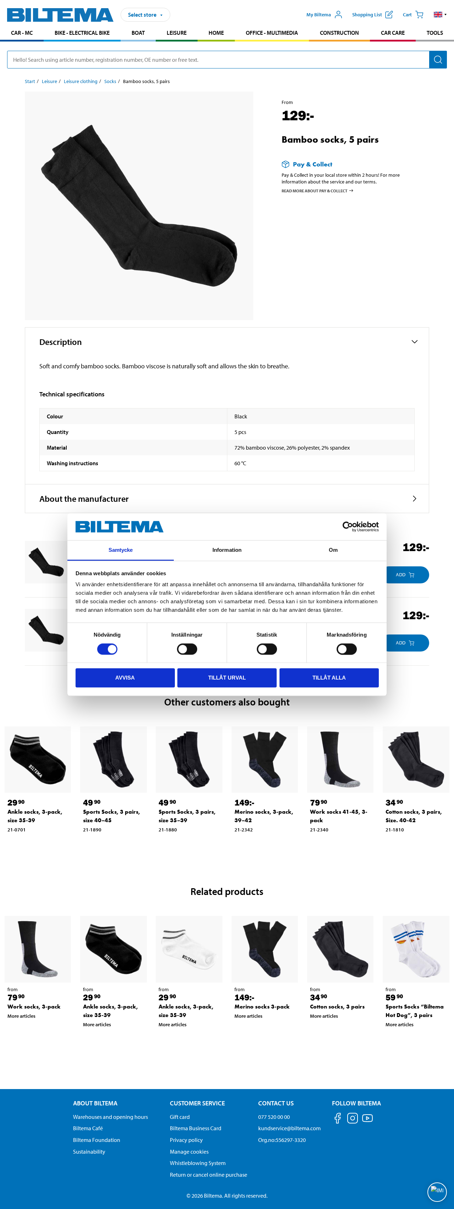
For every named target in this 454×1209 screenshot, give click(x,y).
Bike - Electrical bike (82, 32)
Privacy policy (186, 1139)
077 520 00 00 (274, 1116)
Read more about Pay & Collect (315, 190)
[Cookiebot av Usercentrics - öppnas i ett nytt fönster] (348, 526)
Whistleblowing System (198, 1162)
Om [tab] (333, 550)
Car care (393, 32)
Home (216, 32)
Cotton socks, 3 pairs (337, 1006)
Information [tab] (227, 550)
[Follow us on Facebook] (337, 1119)
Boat (138, 32)
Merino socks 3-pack (262, 1006)
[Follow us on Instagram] (352, 1119)
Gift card (180, 1116)
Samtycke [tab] (121, 550)
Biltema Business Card (195, 1128)
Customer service (197, 1103)
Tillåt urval (227, 678)
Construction (339, 32)
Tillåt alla (329, 678)
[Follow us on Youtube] (367, 1121)
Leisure (177, 32)
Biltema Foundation (96, 1139)
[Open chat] (437, 1192)
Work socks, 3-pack (34, 1006)
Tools (435, 32)
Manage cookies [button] (189, 1151)
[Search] (438, 59)
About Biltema (95, 1103)
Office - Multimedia (272, 32)
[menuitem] (22, 34)
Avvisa (125, 678)
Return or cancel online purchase (208, 1174)
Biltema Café (88, 1128)
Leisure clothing (81, 81)
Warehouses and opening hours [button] (110, 1116)
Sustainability (89, 1151)
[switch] (187, 649)
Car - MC (22, 32)
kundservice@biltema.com (289, 1128)
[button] (440, 14)
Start (30, 81)
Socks (110, 81)
